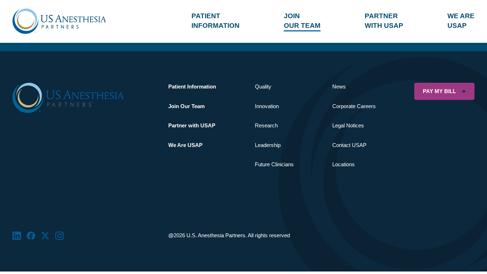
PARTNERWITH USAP (384, 20)
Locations (343, 164)
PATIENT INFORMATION (215, 20)
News (339, 86)
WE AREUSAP (461, 20)
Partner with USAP (191, 125)
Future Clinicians (274, 164)
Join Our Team (186, 106)
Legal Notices (348, 125)
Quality (263, 86)
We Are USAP (185, 145)
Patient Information (192, 86)
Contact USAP (349, 145)
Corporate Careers (354, 106)
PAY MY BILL (439, 91)
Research (266, 125)
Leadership (268, 145)
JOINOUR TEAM (302, 20)
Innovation (267, 106)
